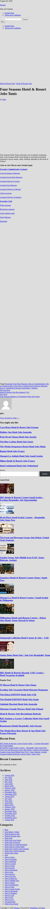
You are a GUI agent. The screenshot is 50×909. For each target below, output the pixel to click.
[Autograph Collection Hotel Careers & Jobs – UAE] (7, 633)
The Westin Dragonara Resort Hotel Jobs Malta (23, 446)
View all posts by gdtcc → (9, 418)
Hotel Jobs (8, 838)
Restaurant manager (7, 209)
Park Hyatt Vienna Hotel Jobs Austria (18, 437)
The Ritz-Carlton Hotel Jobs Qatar (16, 442)
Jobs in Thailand (11, 893)
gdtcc (4, 99)
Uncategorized (10, 902)
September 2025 (11, 794)
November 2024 (11, 813)
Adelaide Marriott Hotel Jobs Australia (18, 704)
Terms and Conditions (13, 15)
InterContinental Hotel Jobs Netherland (19, 465)
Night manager (5, 205)
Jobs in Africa (10, 857)
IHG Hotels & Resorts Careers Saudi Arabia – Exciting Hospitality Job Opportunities (22, 498)
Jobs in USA (9, 900)
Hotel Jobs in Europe (12, 842)
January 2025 (10, 809)
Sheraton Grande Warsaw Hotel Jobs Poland (21, 709)
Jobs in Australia (11, 859)
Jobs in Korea (10, 874)
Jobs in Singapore (11, 891)
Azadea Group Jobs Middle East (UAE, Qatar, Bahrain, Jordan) (23, 752)
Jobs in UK (9, 898)
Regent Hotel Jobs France (12, 451)
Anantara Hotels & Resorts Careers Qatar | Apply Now (20, 754)
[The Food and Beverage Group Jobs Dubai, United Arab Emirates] (7, 533)
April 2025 (9, 803)
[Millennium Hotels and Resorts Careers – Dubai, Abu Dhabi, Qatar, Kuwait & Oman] (7, 613)
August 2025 (9, 796)
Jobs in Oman (10, 883)
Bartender (3, 221)
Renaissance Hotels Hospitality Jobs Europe (21, 726)
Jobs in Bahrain (10, 862)
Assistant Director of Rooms (10, 189)
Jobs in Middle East (12, 881)
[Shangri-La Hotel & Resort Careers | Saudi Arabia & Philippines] (7, 593)
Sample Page (9, 13)
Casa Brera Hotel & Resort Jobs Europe (19, 427)
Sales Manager (5, 217)
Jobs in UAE (9, 895)
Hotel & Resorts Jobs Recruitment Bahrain (20, 714)
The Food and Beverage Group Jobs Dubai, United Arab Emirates (24, 750)
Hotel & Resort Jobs (7, 84)
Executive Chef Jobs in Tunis (16, 386)
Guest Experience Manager (10, 173)
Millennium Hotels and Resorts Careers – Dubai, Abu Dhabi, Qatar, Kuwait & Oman (23, 619)
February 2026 (10, 788)
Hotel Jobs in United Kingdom (16, 845)
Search (2, 470)
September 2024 (11, 818)
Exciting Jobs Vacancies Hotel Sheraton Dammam (24, 690)
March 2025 (9, 805)
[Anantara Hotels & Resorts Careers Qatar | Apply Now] (7, 573)
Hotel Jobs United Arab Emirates (17, 849)
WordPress (34, 908)
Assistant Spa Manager (8, 185)
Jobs (6, 855)
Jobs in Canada (10, 864)
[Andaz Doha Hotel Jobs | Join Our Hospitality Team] (7, 651)
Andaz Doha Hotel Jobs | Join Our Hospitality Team (25, 655)
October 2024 (10, 816)
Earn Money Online (12, 832)
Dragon (3, 5)
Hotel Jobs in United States (15, 847)
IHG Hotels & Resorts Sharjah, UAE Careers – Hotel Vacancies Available (22, 674)
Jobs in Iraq (9, 872)
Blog (6, 830)
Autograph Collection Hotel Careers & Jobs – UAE (24, 638)
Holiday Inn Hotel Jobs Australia (16, 432)
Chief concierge (6, 193)
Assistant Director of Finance (10, 197)
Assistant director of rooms (10, 181)
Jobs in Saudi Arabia (12, 889)
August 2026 (9, 775)
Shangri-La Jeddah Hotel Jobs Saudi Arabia (21, 456)
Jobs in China (10, 866)
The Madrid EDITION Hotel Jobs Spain (19, 699)
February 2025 (10, 807)
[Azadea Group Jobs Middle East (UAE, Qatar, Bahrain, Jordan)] (7, 553)
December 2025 (10, 792)
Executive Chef (6, 201)
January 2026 (10, 790)
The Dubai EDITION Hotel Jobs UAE (18, 694)
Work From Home (11, 904)
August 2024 (9, 820)
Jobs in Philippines (11, 885)
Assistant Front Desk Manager (11, 177)
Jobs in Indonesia (11, 870)
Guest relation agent (7, 213)
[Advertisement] (25, 56)
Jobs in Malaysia (11, 878)
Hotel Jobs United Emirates (15, 851)
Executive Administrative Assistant (13, 169)
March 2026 (9, 786)
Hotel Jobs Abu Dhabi (13, 840)
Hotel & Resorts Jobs (24, 84)
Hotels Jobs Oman (11, 853)
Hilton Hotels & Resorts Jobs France (17, 461)
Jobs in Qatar (9, 887)
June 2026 (8, 780)
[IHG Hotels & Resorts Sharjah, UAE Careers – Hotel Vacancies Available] (7, 668)
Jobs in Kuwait (10, 876)
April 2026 (9, 784)
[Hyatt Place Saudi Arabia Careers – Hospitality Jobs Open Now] (7, 513)
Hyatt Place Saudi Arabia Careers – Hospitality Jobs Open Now (23, 748)
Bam (43, 908)
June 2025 (8, 801)
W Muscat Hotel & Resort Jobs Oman (18, 685)
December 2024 (10, 811)
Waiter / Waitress (31, 388)
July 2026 (8, 777)
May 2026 (8, 782)
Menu (3, 22)
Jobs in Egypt (10, 868)
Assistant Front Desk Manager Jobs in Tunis (21, 384)
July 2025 (8, 799)
